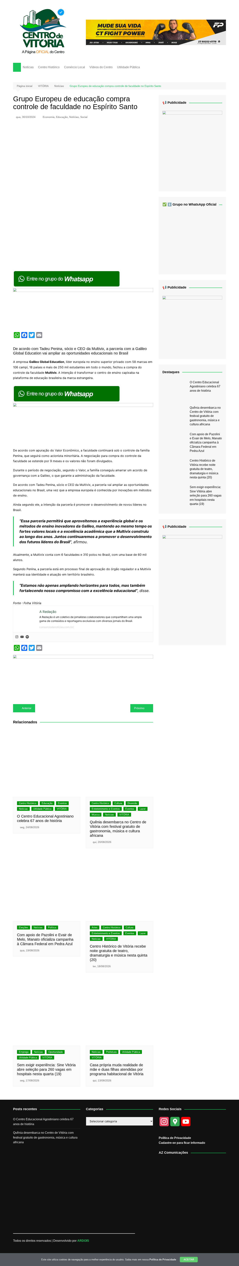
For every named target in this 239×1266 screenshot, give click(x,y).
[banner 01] (156, 32)
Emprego (24, 1052)
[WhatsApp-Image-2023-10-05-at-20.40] (192, 587)
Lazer (143, 808)
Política (52, 927)
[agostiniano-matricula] (83, 308)
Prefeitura (111, 1052)
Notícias (28, 67)
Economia (49, 116)
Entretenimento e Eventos (106, 808)
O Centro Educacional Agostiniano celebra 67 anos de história (205, 386)
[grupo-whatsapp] (67, 278)
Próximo (139, 708)
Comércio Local (74, 67)
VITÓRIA (62, 808)
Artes (94, 927)
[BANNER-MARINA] (192, 148)
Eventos (62, 803)
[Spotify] (27, 637)
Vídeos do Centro (101, 67)
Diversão (132, 803)
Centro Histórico (49, 67)
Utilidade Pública (128, 67)
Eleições (23, 927)
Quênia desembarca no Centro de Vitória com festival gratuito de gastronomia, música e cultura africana (205, 416)
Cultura (118, 803)
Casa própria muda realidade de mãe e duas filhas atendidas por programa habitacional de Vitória (116, 1069)
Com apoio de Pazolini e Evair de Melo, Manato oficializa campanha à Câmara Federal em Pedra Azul (45, 939)
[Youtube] (22, 637)
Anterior (26, 708)
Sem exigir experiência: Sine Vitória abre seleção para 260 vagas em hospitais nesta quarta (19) (46, 1069)
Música (96, 814)
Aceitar (189, 1259)
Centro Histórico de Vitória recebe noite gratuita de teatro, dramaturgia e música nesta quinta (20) (204, 469)
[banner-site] (83, 675)
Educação (62, 116)
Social (83, 116)
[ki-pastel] (192, 324)
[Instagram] (16, 637)
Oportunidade (55, 1052)
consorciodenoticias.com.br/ (56, 627)
